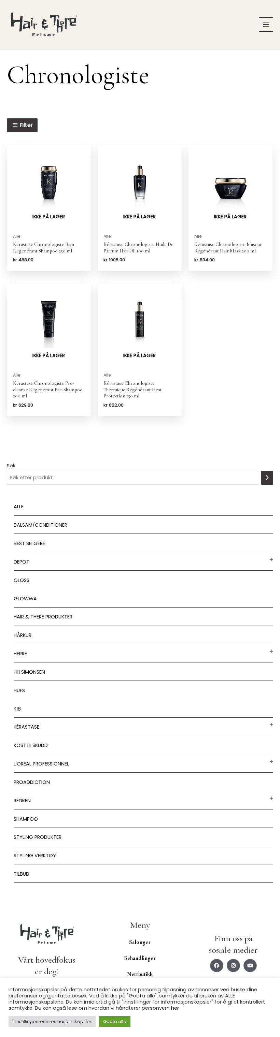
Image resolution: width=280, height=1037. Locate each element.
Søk (11, 465)
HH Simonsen (29, 672)
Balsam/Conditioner (40, 525)
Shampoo (26, 819)
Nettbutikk (140, 974)
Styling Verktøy (35, 855)
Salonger (140, 942)
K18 (17, 708)
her (175, 1008)
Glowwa (25, 598)
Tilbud (21, 874)
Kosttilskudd (31, 745)
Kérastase (26, 727)
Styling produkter (37, 837)
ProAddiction (32, 782)
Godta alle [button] (114, 1021)
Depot (21, 561)
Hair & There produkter (43, 616)
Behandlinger (140, 958)
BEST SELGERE (29, 543)
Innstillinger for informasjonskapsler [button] (52, 1021)
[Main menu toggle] (266, 24)
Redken (22, 800)
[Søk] (267, 477)
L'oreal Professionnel (41, 763)
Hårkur (22, 635)
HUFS (19, 690)
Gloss (21, 580)
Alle (19, 506)
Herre (20, 653)
